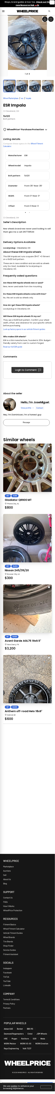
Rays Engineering (11, 1048)
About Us (7, 879)
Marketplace (8, 866)
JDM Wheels (41, 1033)
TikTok (6, 977)
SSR (34, 1038)
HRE (6, 1038)
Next (53, 180)
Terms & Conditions (11, 999)
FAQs (5, 902)
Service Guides (9, 950)
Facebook (7, 972)
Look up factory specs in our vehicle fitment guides (24, 329)
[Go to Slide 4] (48, 86)
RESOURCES (10, 918)
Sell (4, 875)
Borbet (20, 1029)
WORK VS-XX (25, 1043)
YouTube (7, 981)
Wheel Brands (9, 937)
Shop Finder (8, 946)
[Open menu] (4, 11)
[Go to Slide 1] (9, 86)
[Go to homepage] (27, 11)
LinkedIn (7, 985)
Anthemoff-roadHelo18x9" (23, 711)
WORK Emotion (41, 1043)
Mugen (14, 1038)
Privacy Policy (9, 1003)
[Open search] (50, 11)
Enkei (30, 1033)
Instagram (7, 968)
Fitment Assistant (10, 954)
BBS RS (30, 1029)
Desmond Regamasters (14, 1033)
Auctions (7, 871)
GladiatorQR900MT (18, 499)
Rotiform (25, 1038)
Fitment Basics (9, 924)
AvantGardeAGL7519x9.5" (23, 640)
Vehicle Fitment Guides (13, 933)
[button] (27, 46)
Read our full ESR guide (12, 347)
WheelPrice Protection (12, 910)
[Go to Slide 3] (35, 86)
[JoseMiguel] (9, 404)
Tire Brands (8, 941)
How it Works (8, 906)
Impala (28, 98)
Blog (5, 883)
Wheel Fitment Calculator (14, 929)
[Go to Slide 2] (22, 86)
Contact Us (8, 897)
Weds (42, 1038)
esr (22, 98)
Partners (6, 1008)
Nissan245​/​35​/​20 (17, 570)
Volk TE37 (27, 1048)
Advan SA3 (8, 1029)
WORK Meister (10, 1043)
